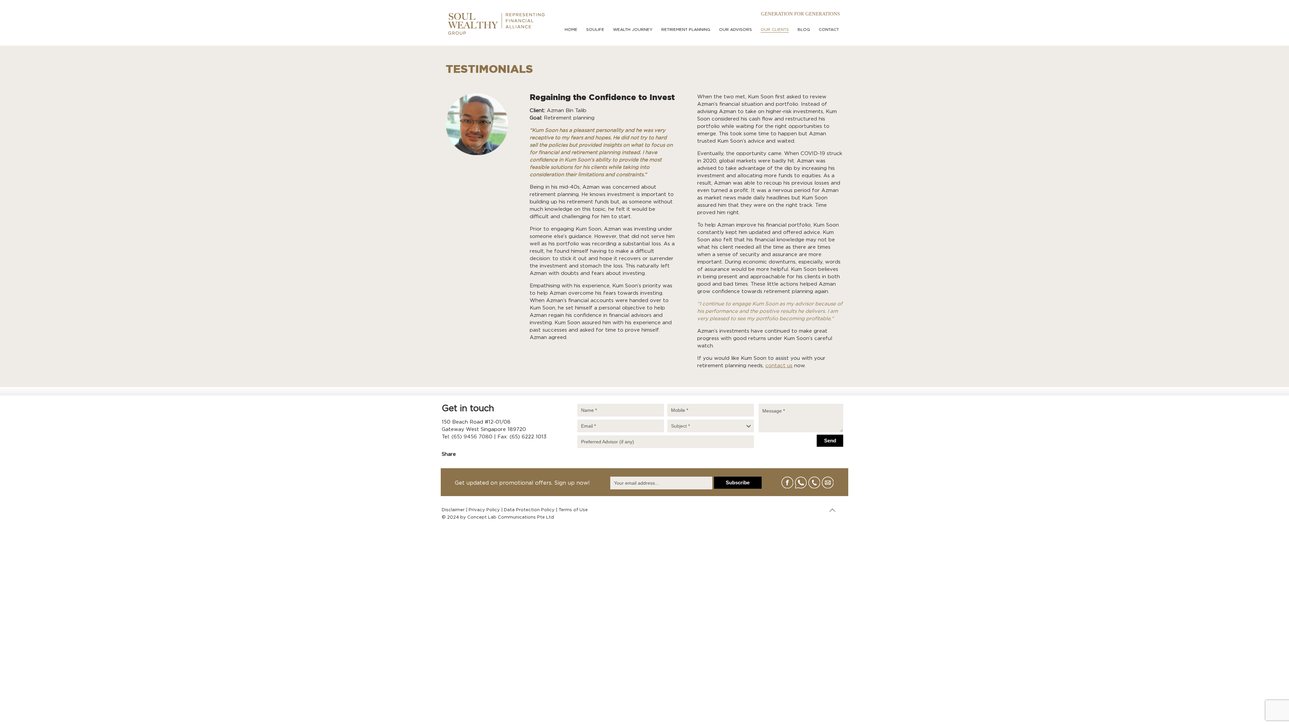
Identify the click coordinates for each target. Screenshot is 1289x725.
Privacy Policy (484, 510)
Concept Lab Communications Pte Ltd (510, 517)
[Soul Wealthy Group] (496, 22)
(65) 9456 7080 (471, 436)
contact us (779, 365)
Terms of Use (573, 510)
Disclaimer (453, 510)
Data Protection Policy (529, 510)
